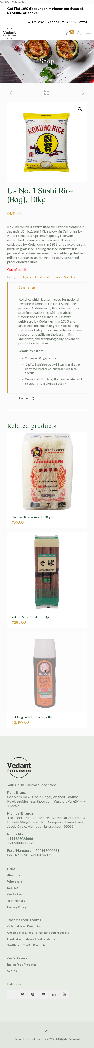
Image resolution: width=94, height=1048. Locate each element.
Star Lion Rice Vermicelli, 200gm (32, 517)
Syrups (12, 971)
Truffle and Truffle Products (26, 945)
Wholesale (14, 881)
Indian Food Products (22, 964)
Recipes (12, 888)
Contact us (14, 894)
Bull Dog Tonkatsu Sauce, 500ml (32, 717)
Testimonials (16, 900)
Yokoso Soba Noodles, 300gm (31, 617)
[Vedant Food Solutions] (9, 33)
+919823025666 (44, 21)
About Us (13, 875)
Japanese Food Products (38, 277)
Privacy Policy (16, 907)
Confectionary (17, 958)
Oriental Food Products (23, 926)
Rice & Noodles (65, 277)
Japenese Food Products (24, 920)
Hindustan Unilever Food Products (31, 939)
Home (11, 869)
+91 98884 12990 (73, 21)
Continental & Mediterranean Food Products (38, 932)
